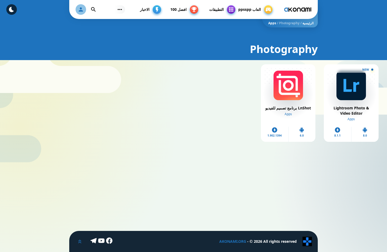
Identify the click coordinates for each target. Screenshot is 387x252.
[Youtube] (102, 241)
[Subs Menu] (120, 9)
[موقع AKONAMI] (298, 9)
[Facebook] (110, 241)
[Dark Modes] (11, 9)
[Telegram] (94, 241)
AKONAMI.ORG (232, 241)
